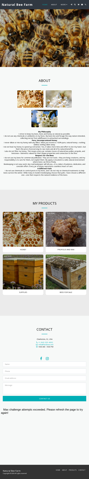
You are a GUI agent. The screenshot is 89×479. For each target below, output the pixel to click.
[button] (71, 4)
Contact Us (44, 398)
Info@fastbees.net (45, 344)
